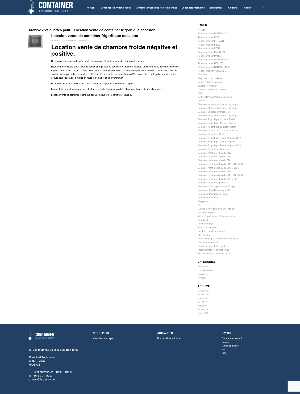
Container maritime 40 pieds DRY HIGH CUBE (221, 175)
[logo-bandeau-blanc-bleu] (50, 7)
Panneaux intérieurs (208, 227)
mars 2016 (203, 313)
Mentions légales (206, 212)
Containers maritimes (208, 197)
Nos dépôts (203, 220)
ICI (131, 94)
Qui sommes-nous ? (208, 242)
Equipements (204, 201)
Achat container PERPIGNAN (213, 59)
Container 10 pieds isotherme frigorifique (218, 104)
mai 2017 (202, 305)
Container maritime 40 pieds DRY (214, 171)
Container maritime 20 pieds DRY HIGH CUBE (221, 164)
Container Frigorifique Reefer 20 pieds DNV (219, 145)
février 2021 (204, 290)
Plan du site (204, 234)
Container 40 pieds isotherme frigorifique (218, 115)
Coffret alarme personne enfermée (215, 96)
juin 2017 (202, 302)
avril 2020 (202, 298)
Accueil (201, 29)
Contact (202, 100)
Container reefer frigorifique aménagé (216, 186)
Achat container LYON (209, 48)
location (202, 277)
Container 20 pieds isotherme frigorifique (218, 108)
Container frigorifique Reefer (212, 134)
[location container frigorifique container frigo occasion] (35, 41)
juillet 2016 (203, 309)
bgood (84, 40)
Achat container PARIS (209, 55)
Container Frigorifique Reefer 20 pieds (217, 141)
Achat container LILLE (209, 44)
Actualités (72, 40)
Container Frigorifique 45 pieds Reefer (217, 126)
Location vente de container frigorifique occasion (94, 35)
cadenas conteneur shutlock (212, 89)
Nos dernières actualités (169, 338)
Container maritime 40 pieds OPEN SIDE (218, 178)
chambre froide (205, 270)
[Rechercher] (264, 7)
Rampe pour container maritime (213, 246)
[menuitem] (90, 7)
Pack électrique (205, 223)
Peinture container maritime (211, 231)
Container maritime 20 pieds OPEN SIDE (218, 167)
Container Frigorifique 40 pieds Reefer (217, 119)
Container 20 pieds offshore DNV (214, 111)
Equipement (204, 274)
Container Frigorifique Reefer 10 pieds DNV (219, 137)
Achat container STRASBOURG (214, 67)
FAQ (200, 205)
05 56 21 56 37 (43, 376)
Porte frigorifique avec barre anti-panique (218, 238)
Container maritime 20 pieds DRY (214, 160)
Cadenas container (207, 85)
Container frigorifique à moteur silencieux (218, 130)
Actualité (202, 74)
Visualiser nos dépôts (104, 338)
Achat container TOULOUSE (212, 70)
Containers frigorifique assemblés (214, 190)
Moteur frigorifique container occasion (216, 216)
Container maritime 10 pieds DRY (214, 156)
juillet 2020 (203, 294)
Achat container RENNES (211, 63)
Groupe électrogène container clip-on (216, 208)
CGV (200, 93)
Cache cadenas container (210, 81)
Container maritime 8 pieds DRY (214, 182)
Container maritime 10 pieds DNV (214, 152)
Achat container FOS (208, 37)
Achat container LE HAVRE (211, 40)
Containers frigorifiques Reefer (213, 193)
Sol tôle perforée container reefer (214, 253)
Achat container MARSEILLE (212, 52)
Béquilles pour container (210, 78)
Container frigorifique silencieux (213, 149)
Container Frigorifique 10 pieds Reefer (217, 122)
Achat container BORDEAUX (212, 33)
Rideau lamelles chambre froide (213, 249)
